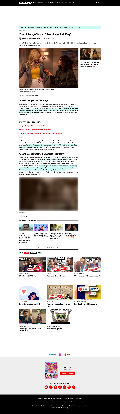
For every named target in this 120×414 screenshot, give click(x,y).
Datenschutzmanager (69, 398)
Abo (85, 401)
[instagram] (46, 387)
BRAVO (20, 30)
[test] (64, 387)
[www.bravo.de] (25, 3)
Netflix (27, 30)
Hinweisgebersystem (73, 401)
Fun (46, 2)
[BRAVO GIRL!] (60, 354)
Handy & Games (52, 2)
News (39, 252)
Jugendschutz (78, 398)
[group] (59, 27)
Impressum (40, 398)
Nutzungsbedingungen (49, 398)
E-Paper (81, 401)
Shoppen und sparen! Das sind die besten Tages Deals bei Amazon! (42, 133)
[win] (73, 387)
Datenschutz (59, 398)
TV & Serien (40, 2)
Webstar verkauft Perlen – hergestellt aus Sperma (35, 129)
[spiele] (69, 387)
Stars (34, 2)
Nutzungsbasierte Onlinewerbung (42, 401)
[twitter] (60, 387)
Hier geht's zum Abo (68, 373)
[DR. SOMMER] (52, 354)
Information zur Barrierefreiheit (58, 401)
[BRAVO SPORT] (67, 354)
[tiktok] (51, 387)
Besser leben (68, 2)
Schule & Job (60, 2)
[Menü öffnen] (100, 3)
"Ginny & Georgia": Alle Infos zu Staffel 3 (32, 126)
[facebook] (55, 387)
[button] (48, 248)
